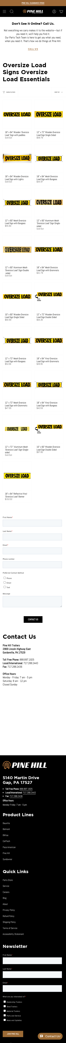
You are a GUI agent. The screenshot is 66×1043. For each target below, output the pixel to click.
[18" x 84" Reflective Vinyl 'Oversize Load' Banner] (17, 476)
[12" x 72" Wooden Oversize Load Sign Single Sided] (49, 114)
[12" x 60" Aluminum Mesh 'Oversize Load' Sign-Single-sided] (49, 202)
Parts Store (8, 880)
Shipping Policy (9, 922)
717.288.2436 (16, 796)
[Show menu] (4, 11)
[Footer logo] (25, 765)
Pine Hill (6, 853)
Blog (4, 897)
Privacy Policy (9, 910)
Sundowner (7, 859)
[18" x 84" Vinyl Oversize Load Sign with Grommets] (49, 340)
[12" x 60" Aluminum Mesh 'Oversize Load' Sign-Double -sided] (17, 249)
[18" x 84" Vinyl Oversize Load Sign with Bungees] (49, 384)
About (5, 904)
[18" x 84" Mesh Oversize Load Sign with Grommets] (49, 249)
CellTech (6, 841)
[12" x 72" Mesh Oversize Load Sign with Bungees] (17, 340)
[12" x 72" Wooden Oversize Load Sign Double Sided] (49, 296)
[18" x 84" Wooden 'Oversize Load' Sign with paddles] (17, 114)
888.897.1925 (26, 788)
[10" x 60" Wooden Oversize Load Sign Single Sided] (17, 296)
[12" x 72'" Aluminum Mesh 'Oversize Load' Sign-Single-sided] (17, 429)
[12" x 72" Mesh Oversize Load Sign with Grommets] (17, 384)
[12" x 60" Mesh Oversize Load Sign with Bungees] (17, 202)
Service (6, 885)
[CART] (61, 11)
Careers (6, 892)
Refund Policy (8, 916)
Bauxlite (6, 823)
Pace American (9, 847)
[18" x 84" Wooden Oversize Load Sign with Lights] (17, 158)
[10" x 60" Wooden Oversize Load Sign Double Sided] (49, 429)
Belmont (6, 829)
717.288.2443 (29, 792)
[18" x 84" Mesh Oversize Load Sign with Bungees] (49, 158)
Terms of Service (10, 928)
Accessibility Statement (13, 934)
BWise (5, 835)
